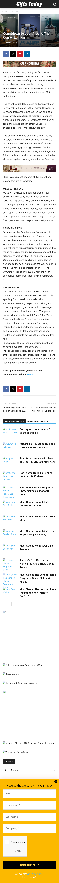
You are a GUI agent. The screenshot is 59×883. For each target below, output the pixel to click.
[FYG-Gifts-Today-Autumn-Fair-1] (29, 168)
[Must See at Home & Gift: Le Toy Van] (10, 549)
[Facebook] (6, 54)
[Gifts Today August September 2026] (22, 665)
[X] (13, 54)
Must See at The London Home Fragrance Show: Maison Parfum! (38, 593)
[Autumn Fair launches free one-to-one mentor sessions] (10, 447)
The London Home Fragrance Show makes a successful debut (37, 491)
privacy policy (35, 874)
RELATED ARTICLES (14, 421)
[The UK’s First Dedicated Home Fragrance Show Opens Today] (10, 564)
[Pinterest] (20, 54)
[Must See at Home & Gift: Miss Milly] (10, 520)
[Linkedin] (27, 54)
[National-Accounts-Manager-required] (25, 692)
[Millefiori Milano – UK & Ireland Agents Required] (29, 743)
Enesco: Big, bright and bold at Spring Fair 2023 (14, 409)
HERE (30, 374)
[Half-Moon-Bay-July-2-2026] (29, 64)
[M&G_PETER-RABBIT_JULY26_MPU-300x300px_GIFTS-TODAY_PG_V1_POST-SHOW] (25, 612)
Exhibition (14, 11)
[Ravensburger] (11, 674)
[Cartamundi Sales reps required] (20, 682)
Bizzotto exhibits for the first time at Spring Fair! (43, 409)
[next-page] (10, 604)
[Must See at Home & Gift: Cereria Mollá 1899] (10, 505)
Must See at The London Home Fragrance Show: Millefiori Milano (38, 578)
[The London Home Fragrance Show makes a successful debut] (10, 492)
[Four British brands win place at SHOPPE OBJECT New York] (10, 462)
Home (4, 11)
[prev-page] (5, 604)
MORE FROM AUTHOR (37, 421)
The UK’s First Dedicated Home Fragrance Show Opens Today (37, 564)
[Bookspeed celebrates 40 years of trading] (10, 433)
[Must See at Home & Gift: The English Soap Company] (10, 534)
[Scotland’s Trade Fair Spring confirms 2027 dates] (10, 476)
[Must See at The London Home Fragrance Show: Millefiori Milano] (10, 581)
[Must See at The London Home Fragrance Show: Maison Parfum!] (10, 593)
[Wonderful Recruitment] (16, 751)
